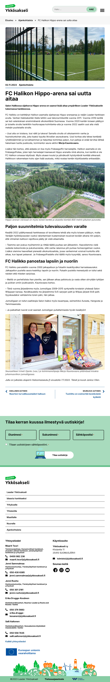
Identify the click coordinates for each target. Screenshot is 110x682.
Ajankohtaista (25, 20)
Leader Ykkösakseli (17, 492)
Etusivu (9, 20)
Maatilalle (11, 517)
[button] (102, 10)
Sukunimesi (50, 434)
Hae (91, 9)
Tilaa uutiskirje (60, 455)
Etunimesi (15, 434)
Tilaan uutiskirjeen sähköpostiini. (29, 444)
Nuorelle (11, 523)
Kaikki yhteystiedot (15, 641)
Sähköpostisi (85, 434)
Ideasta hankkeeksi (16, 498)
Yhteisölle (12, 511)
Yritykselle (12, 504)
